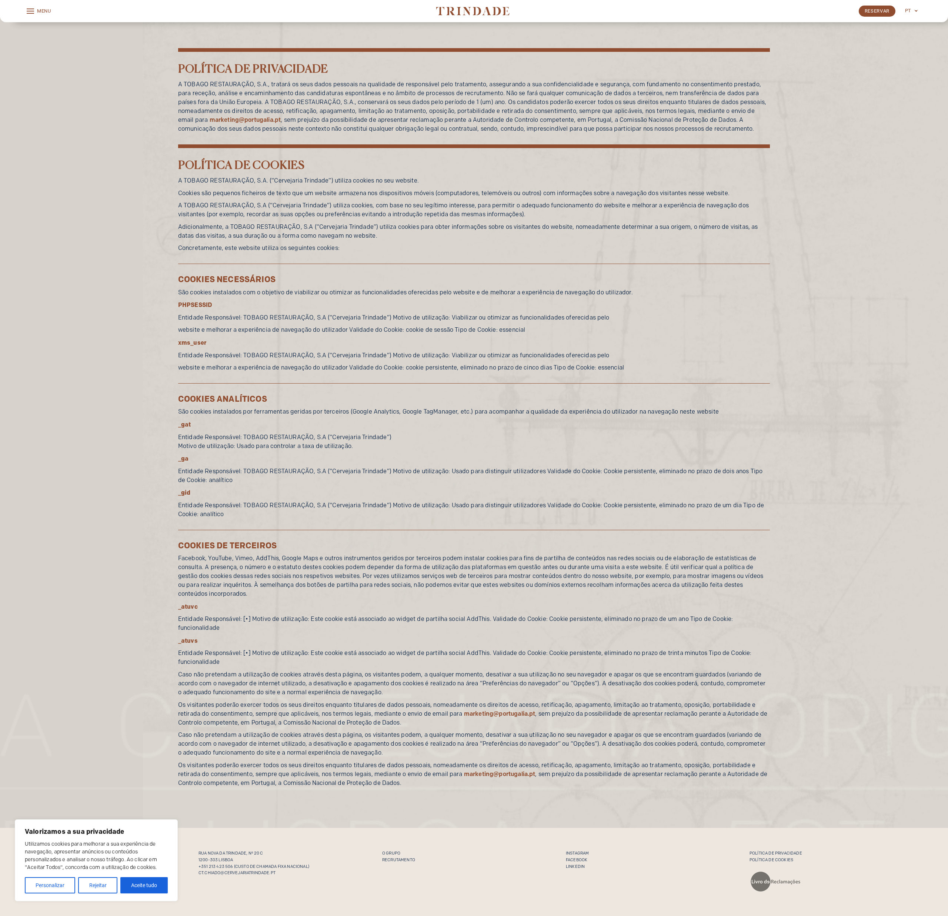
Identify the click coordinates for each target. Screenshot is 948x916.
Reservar (877, 11)
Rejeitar (98, 885)
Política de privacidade (776, 853)
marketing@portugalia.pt (245, 119)
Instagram (577, 853)
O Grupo (391, 853)
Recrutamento (398, 859)
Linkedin (575, 866)
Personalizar (50, 885)
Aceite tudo (144, 885)
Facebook (576, 859)
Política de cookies (771, 859)
